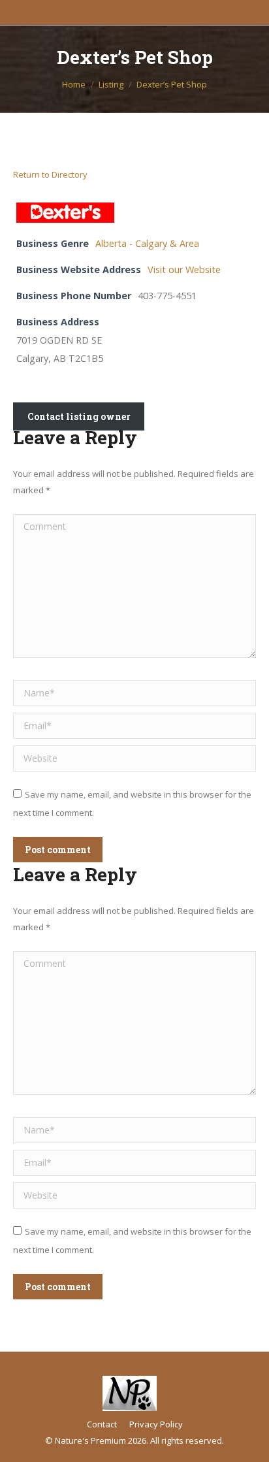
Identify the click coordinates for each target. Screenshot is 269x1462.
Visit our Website (184, 269)
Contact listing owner (79, 416)
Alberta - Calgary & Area (147, 243)
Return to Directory (50, 174)
